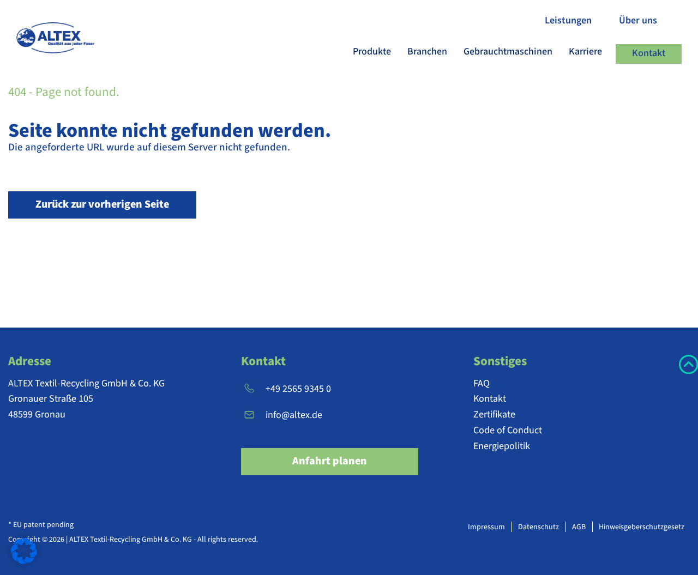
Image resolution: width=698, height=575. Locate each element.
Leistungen (568, 20)
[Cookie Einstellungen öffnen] (24, 550)
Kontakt (648, 53)
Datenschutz (538, 527)
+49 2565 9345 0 (298, 389)
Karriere (585, 51)
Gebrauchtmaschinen (508, 51)
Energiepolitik (501, 446)
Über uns (638, 20)
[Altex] (64, 37)
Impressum (486, 527)
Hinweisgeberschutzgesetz (641, 527)
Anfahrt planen (329, 461)
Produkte (372, 51)
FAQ (481, 383)
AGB (579, 527)
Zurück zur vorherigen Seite (102, 204)
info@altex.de (294, 415)
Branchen (427, 51)
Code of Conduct (507, 430)
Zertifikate (494, 414)
